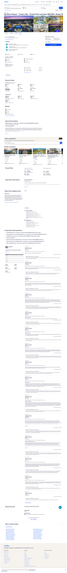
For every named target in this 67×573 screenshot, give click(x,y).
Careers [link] (25, 553)
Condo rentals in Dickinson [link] (10, 531)
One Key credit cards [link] (7, 559)
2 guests (44, 8)
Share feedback (33, 519)
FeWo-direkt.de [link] (47, 555)
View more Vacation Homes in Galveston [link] (11, 202)
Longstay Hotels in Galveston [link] (10, 529)
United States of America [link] (15, 4)
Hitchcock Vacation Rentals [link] (37, 536)
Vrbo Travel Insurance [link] (7, 561)
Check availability (53, 44)
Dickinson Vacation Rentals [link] (37, 535)
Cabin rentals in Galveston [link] (10, 530)
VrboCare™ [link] (5, 553)
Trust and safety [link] (6, 555)
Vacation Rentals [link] (9, 4)
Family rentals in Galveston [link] (37, 532)
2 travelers (49, 42)
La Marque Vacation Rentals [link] (37, 538)
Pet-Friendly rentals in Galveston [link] (38, 534)
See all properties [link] (8, 10)
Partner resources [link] (6, 556)
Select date (49, 39)
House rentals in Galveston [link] (10, 533)
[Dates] (31, 8)
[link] (61, 10)
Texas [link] (20, 4)
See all (6, 63)
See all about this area (27, 72)
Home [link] (5, 4)
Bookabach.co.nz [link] (47, 556)
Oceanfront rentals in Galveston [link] (11, 534)
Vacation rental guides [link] (7, 558)
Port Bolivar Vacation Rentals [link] (10, 537)
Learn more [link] (7, 252)
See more (6, 133)
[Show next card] (63, 157)
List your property (49, 1)
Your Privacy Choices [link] (27, 564)
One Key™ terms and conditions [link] (28, 558)
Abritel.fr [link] (46, 553)
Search (61, 7)
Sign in (62, 1)
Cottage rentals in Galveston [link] (10, 532)
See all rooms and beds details (9, 115)
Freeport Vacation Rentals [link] (10, 536)
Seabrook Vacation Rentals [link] (37, 537)
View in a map (8, 75)
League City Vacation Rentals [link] (10, 539)
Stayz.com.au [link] (46, 558)
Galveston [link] (29, 4)
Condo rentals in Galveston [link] (37, 531)
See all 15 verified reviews (9, 39)
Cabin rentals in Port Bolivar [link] (37, 530)
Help (54, 1)
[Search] (61, 143)
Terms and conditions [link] (27, 559)
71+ (61, 30)
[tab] (8, 526)
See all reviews (28, 502)
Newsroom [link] (25, 556)
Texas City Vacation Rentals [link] (10, 538)
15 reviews (10, 247)
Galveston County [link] (24, 4)
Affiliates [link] (25, 555)
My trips (57, 1)
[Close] (65, 570)
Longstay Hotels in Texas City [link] (37, 529)
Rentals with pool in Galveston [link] (10, 535)
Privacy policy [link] (26, 561)
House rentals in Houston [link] (37, 533)
